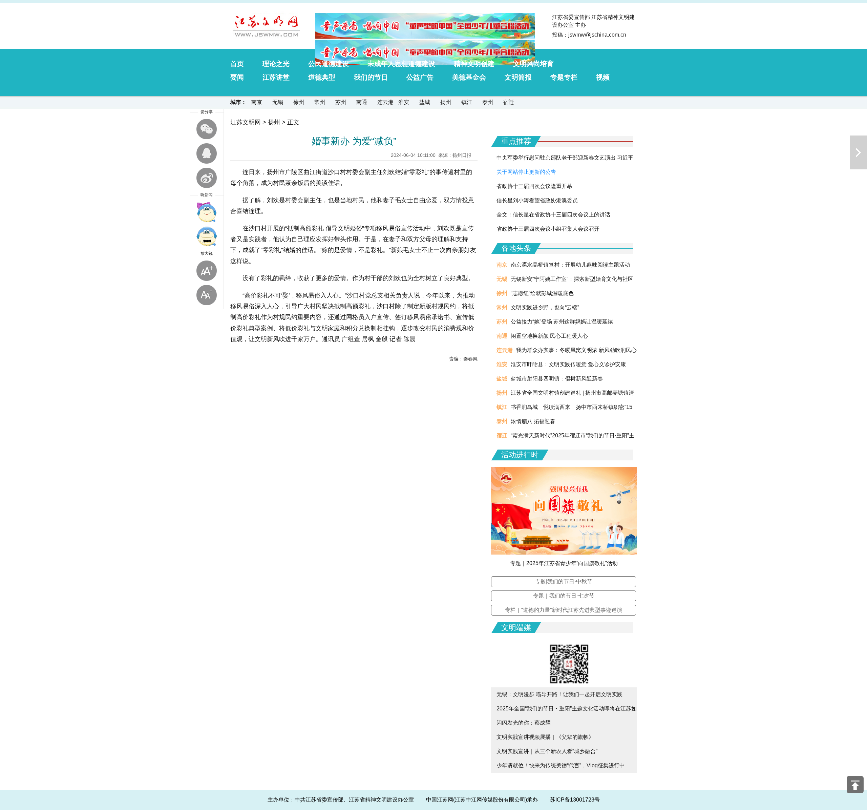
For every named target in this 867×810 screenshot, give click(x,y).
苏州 (340, 102)
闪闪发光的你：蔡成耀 (523, 723)
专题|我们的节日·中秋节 (563, 581)
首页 (237, 63)
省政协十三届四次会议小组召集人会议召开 (547, 229)
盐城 (424, 102)
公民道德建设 (328, 63)
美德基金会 (469, 77)
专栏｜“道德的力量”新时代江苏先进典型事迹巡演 (563, 610)
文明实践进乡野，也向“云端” (545, 307)
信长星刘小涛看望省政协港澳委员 (537, 200)
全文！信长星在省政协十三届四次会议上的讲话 (553, 214)
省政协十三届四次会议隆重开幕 (534, 186)
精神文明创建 (474, 63)
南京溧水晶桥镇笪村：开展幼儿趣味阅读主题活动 (570, 265)
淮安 (403, 102)
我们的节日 (371, 77)
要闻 (237, 77)
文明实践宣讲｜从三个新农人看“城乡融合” (546, 751)
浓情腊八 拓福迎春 (533, 421)
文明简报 (518, 77)
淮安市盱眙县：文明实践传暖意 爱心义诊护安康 (568, 364)
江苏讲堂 (276, 77)
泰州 (487, 102)
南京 (256, 102)
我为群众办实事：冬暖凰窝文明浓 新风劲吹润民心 (576, 350)
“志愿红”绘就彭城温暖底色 (542, 293)
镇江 (466, 102)
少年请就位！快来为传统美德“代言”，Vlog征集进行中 (560, 765)
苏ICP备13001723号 (575, 800)
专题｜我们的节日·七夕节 (563, 596)
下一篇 (858, 152)
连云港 (385, 102)
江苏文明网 (245, 122)
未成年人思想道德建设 (401, 63)
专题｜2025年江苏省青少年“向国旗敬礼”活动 (564, 563)
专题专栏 (563, 77)
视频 (603, 77)
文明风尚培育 (533, 63)
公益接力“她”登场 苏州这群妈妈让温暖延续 (562, 322)
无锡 (277, 102)
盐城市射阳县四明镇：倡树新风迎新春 (557, 378)
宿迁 (508, 102)
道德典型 (321, 77)
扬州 (445, 102)
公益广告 (420, 77)
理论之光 (276, 63)
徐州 (298, 102)
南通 (361, 102)
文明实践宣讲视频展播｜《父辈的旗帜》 (545, 737)
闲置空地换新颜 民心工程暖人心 (549, 336)
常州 (319, 102)
